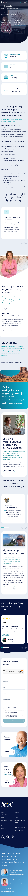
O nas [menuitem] (2, 817)
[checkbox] (14, 708)
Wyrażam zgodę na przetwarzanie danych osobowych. (15, 711)
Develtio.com (10, 891)
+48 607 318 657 (8, 774)
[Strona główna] (14, 804)
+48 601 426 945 (8, 741)
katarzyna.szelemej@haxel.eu (10, 775)
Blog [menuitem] (2, 825)
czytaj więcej (14, 712)
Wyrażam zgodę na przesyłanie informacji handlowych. (15, 715)
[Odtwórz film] (14, 540)
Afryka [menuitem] (16, 825)
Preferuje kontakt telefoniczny (12, 707)
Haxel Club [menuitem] (3, 828)
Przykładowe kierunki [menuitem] (6, 823)
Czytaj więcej (5, 634)
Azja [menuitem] (16, 814)
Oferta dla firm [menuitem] (4, 814)
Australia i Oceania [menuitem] (19, 830)
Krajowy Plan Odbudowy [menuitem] (7, 820)
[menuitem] (3, 837)
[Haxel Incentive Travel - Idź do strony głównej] (4, 2)
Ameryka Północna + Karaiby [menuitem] (20, 821)
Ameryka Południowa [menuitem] (20, 827)
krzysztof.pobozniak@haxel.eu (10, 743)
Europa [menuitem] (16, 817)
